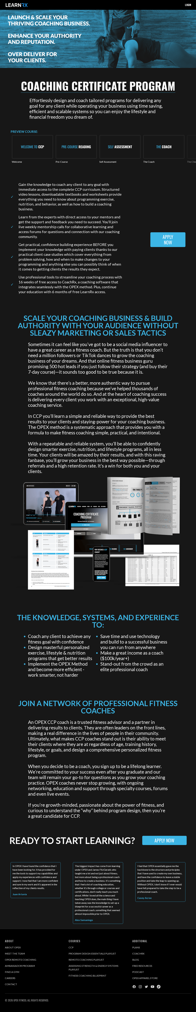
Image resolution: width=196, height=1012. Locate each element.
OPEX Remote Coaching (20, 959)
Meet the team (15, 953)
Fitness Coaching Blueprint (87, 975)
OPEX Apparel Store (145, 978)
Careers (10, 978)
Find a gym (12, 971)
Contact (11, 984)
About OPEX (13, 947)
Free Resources (142, 965)
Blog (135, 959)
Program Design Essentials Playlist (92, 953)
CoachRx (138, 953)
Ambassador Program (20, 965)
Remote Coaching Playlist (86, 959)
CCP (71, 947)
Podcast (138, 971)
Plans (136, 947)
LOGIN (188, 5)
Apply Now (168, 239)
